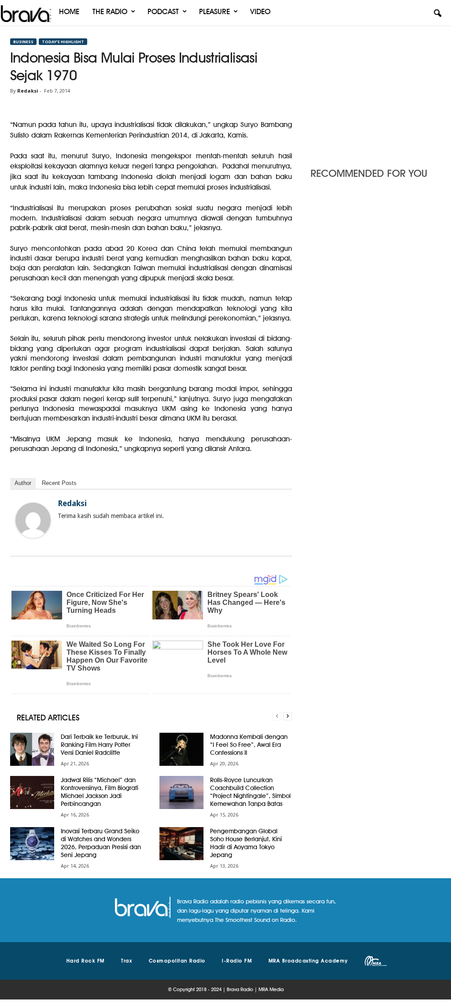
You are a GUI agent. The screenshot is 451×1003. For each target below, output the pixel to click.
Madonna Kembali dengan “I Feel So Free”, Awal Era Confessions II (249, 744)
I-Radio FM (237, 961)
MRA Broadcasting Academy (308, 961)
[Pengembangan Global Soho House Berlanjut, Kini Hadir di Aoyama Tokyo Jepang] (181, 843)
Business (23, 42)
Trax (126, 961)
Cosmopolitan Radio (177, 961)
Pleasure (214, 11)
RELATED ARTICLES (48, 717)
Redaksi (27, 90)
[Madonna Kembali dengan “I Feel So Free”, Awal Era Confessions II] (181, 749)
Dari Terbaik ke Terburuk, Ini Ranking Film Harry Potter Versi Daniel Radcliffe (99, 744)
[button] (437, 13)
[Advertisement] (376, 94)
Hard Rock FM (86, 961)
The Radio (109, 11)
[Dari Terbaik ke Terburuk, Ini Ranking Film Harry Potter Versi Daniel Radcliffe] (32, 749)
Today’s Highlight (63, 42)
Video (260, 11)
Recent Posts (59, 483)
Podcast (163, 11)
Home (69, 11)
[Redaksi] (33, 520)
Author (23, 483)
